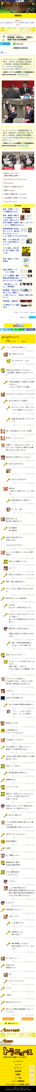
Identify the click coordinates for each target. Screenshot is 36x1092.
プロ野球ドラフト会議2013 (11, 306)
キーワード (18, 1068)
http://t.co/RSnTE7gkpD (14, 66)
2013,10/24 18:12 (29, 802)
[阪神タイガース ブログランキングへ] (18, 325)
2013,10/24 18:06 (29, 390)
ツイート (6, 44)
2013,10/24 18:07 (29, 743)
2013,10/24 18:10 (29, 783)
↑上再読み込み (8, 1019)
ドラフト (32, 317)
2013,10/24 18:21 (29, 844)
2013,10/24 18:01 (29, 534)
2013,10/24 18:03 (29, 497)
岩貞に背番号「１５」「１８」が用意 (11, 271)
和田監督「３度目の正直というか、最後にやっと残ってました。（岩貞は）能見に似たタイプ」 (18, 293)
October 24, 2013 (22, 74)
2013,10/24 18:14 (29, 639)
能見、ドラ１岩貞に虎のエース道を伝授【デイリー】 (11, 241)
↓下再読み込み (27, 1019)
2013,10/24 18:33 (29, 984)
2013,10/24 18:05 (29, 611)
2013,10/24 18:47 (29, 1015)
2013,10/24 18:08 (29, 625)
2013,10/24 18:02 (29, 564)
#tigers (12, 69)
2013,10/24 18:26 (29, 884)
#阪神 (17, 69)
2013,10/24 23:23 (29, 899)
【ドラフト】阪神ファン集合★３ (27, 312)
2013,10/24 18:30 (29, 708)
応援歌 (18, 1074)
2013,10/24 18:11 (30, 578)
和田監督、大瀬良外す (11, 29)
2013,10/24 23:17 (29, 776)
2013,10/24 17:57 (29, 350)
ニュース (18, 1065)
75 (4, 52)
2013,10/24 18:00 (29, 467)
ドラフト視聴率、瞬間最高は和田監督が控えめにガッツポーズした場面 (12, 278)
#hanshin (6, 69)
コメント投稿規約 (18, 1081)
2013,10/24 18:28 (29, 919)
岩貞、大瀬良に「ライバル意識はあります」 (11, 210)
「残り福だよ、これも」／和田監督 (10, 285)
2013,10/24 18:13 (29, 812)
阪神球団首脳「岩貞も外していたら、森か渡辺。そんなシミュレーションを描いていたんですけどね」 (15, 232)
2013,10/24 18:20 (29, 837)
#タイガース (23, 69)
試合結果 (18, 1071)
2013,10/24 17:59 (29, 378)
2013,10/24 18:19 (29, 818)
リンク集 (18, 1078)
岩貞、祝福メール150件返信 (11, 260)
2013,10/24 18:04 (29, 601)
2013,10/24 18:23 (29, 868)
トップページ (18, 1061)
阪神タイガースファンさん (18, 694)
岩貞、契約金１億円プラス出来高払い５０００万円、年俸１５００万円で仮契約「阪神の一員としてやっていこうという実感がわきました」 (18, 220)
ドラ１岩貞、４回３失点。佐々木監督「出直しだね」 (11, 250)
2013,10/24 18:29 (29, 357)
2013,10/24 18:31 (29, 977)
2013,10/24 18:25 (29, 906)
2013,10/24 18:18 (29, 830)
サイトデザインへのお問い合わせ (18, 1084)
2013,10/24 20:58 (29, 675)
